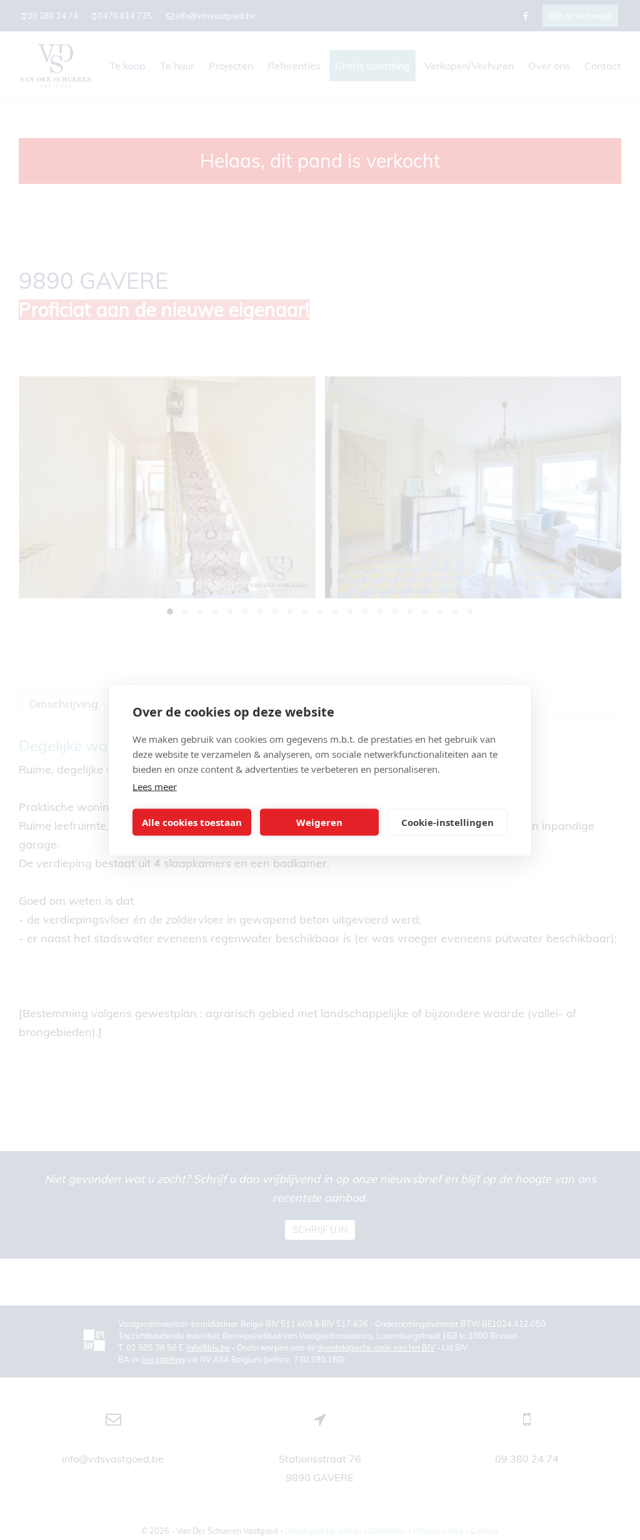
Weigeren (319, 822)
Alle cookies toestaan (192, 822)
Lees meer (154, 786)
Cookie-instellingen (447, 822)
